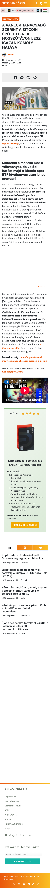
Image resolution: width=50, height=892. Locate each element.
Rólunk (8, 819)
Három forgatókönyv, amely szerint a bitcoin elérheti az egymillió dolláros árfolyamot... (24, 590)
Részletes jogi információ (12, 371)
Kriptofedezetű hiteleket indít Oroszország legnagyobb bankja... (23, 557)
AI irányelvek (11, 814)
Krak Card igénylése (25, 525)
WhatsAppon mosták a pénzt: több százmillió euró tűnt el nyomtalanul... (24, 608)
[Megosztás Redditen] (28, 78)
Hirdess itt (41, 287)
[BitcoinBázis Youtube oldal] (24, 884)
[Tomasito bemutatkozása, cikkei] (4, 55)
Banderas (25, 615)
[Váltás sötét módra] (41, 3)
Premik (24, 580)
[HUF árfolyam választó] (45, 10)
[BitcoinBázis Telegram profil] (33, 884)
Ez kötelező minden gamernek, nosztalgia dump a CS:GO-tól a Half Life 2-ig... (24, 573)
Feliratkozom (23, 861)
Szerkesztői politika (14, 805)
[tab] (9, 547)
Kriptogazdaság (10, 19)
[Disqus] (25, 673)
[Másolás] (35, 78)
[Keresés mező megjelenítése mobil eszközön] (37, 3)
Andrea (24, 562)
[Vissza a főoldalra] (13, 3)
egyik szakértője (10, 143)
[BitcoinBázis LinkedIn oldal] (29, 884)
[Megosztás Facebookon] (15, 78)
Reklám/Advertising (14, 823)
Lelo (23, 598)
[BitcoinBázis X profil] (14, 884)
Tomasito (11, 54)
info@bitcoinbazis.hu (19, 835)
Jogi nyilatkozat (12, 801)
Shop (7, 828)
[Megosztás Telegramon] (22, 78)
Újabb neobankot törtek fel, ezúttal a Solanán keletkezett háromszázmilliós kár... (25, 626)
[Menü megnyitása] (46, 3)
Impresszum (10, 796)
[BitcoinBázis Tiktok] (38, 884)
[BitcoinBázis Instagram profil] (19, 884)
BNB (19, 10)
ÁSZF (7, 810)
